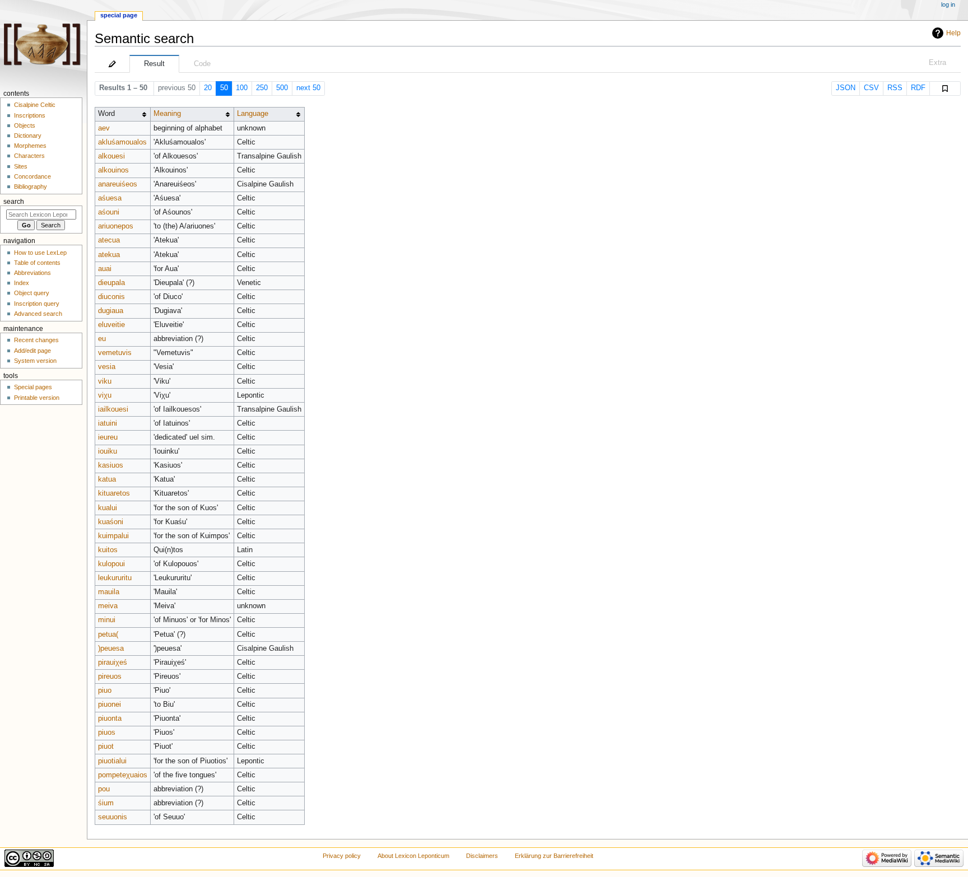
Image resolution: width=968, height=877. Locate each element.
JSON (845, 88)
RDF (918, 88)
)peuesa (111, 648)
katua (107, 479)
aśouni (108, 212)
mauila (108, 592)
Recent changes (36, 340)
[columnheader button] (192, 114)
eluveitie (111, 325)
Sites (20, 166)
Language (252, 114)
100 (242, 88)
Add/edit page (32, 350)
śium (106, 803)
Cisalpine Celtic (34, 104)
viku (104, 381)
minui (106, 620)
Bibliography (30, 186)
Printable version (36, 397)
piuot (106, 746)
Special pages (33, 387)
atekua (109, 255)
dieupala (111, 283)
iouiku (107, 451)
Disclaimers (482, 855)
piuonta (110, 718)
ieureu (108, 437)
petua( (108, 634)
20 (208, 88)
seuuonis (112, 817)
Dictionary (27, 135)
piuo (104, 690)
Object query (31, 293)
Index (21, 282)
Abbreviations (32, 272)
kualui (107, 508)
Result (154, 64)
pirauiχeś (112, 662)
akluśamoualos (122, 142)
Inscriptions (29, 115)
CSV (871, 88)
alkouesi (111, 156)
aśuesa (110, 198)
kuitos (108, 550)
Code (202, 64)
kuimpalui (113, 536)
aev (104, 128)
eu (102, 339)
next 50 (308, 88)
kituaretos (114, 493)
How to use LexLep (40, 252)
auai (104, 269)
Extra (937, 63)
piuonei (109, 704)
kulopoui (111, 564)
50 (224, 88)
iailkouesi (113, 409)
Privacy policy (342, 855)
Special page (118, 15)
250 (262, 88)
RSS (894, 88)
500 (282, 88)
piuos (106, 732)
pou (104, 789)
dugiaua (110, 311)
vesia (106, 367)
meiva (108, 606)
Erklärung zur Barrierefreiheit (554, 855)
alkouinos (113, 170)
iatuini (107, 423)
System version (35, 360)
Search (13, 201)
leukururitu (115, 578)
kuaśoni (110, 522)
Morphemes (30, 145)
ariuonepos (115, 226)
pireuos (110, 676)
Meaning (167, 114)
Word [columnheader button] (106, 114)
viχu (104, 395)
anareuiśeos (117, 184)
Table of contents (37, 262)
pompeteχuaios (122, 775)
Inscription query (36, 303)
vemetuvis (115, 353)
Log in (948, 4)
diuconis (111, 297)
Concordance (32, 176)
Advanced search (38, 313)
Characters (29, 155)
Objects (24, 125)
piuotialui (112, 761)
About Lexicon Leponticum (413, 855)
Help (953, 33)
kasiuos (110, 465)
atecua (109, 240)
